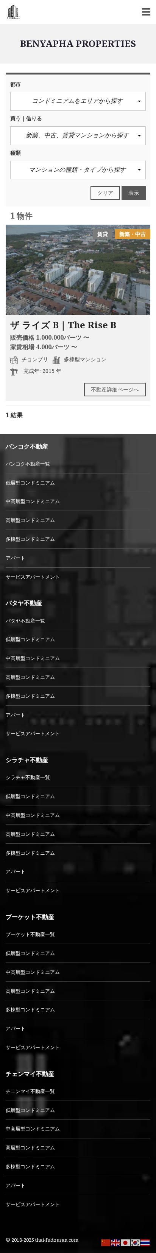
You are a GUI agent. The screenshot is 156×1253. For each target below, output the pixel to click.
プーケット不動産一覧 (30, 934)
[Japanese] (126, 1242)
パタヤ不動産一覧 (25, 620)
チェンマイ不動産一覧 (30, 1091)
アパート (15, 557)
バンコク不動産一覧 (28, 463)
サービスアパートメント (33, 576)
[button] (78, 101)
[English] (116, 1242)
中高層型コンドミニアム (33, 501)
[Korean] (135, 1242)
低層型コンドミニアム (30, 482)
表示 (133, 192)
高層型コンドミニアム (30, 520)
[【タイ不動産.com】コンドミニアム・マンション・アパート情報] (10, 12)
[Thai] (145, 1242)
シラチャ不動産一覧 (28, 777)
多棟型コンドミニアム (30, 539)
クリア (105, 192)
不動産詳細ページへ (115, 389)
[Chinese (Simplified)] (106, 1242)
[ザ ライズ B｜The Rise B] (78, 270)
